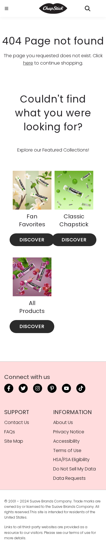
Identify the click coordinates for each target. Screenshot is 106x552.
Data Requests (69, 478)
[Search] (87, 8)
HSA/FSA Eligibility (71, 459)
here (28, 63)
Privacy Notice (68, 432)
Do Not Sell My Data (74, 469)
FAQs (9, 432)
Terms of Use (67, 450)
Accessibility (66, 441)
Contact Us (16, 422)
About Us (63, 422)
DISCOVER (32, 239)
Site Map (13, 441)
